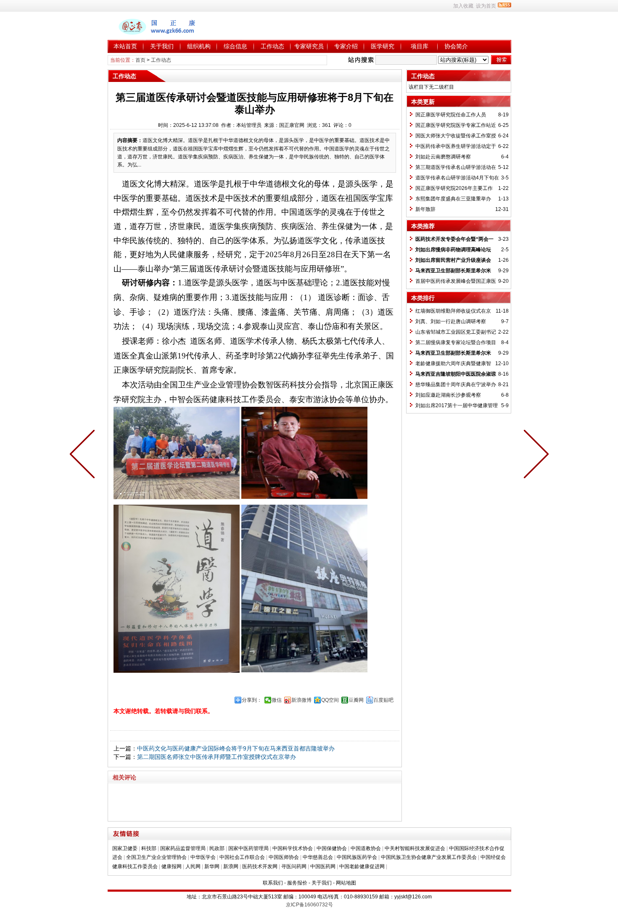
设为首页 (486, 6)
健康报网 (171, 866)
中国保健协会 (332, 848)
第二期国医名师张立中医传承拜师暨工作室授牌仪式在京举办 (216, 756)
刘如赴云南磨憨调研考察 (443, 157)
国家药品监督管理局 (183, 848)
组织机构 (199, 46)
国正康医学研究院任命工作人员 (450, 115)
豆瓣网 (356, 700)
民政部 (216, 848)
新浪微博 (301, 700)
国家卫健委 (124, 848)
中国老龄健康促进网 (362, 866)
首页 (140, 60)
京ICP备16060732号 (309, 905)
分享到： (252, 700)
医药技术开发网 (259, 866)
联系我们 (273, 883)
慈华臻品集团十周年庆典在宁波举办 (455, 384)
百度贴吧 (383, 700)
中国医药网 (322, 866)
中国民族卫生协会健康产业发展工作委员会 (429, 857)
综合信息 (235, 46)
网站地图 (346, 883)
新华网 (211, 866)
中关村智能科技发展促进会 (415, 848)
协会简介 (456, 46)
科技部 (148, 848)
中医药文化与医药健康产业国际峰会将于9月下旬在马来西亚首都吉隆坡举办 (236, 748)
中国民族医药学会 (357, 857)
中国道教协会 (366, 848)
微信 (277, 700)
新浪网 (230, 866)
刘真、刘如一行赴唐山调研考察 (450, 321)
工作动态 (272, 46)
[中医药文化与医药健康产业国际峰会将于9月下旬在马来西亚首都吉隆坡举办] (534, 455)
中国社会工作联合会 (242, 857)
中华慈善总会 (318, 857)
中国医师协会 (284, 857)
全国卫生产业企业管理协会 (156, 857)
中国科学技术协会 (292, 848)
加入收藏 (463, 6)
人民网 (193, 866)
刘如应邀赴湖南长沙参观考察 (448, 395)
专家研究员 (309, 46)
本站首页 (125, 46)
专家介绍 (346, 46)
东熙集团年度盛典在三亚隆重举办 (453, 199)
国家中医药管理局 (248, 848)
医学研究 (382, 46)
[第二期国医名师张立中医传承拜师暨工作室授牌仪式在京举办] (84, 455)
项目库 (419, 46)
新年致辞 (425, 209)
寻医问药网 (293, 866)
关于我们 (162, 46)
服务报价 (297, 883)
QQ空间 (330, 700)
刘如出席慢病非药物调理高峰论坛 (453, 250)
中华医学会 (203, 857)
